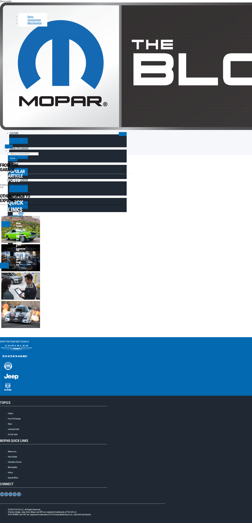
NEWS (21, 258)
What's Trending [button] (19, 223)
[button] (18, 141)
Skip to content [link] (5, 1)
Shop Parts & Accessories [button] (20, 243)
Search (12, 158)
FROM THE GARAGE (19, 148)
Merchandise (35, 23)
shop (20, 213)
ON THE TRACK (21, 314)
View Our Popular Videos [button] (19, 237)
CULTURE (14, 133)
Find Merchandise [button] (21, 250)
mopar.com (17, 215)
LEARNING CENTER (19, 180)
